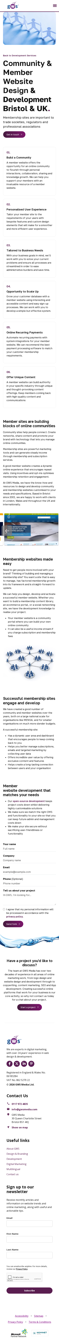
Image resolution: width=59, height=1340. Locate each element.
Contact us (13, 1174)
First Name (12, 1233)
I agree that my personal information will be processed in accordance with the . (29, 913)
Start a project (28, 1007)
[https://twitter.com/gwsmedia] (17, 1064)
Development (14, 1159)
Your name (9, 844)
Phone (7, 878)
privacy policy (14, 916)
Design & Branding (17, 1153)
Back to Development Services (19, 55)
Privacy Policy (15, 1322)
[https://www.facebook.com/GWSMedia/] (10, 1064)
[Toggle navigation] (55, 6)
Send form (11, 924)
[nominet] (39, 1333)
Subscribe (29, 1290)
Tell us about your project (19, 890)
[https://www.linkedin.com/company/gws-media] (24, 1064)
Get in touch (13, 134)
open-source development (29, 801)
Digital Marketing (16, 1164)
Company (9, 855)
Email (6, 867)
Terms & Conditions (40, 1322)
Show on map (20, 1127)
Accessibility (21, 1316)
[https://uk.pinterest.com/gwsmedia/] (32, 1064)
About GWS (13, 1148)
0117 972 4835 (20, 1104)
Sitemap (38, 1316)
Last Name (12, 1249)
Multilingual (13, 1169)
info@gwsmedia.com (24, 1109)
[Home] (10, 5)
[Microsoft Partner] (19, 1333)
